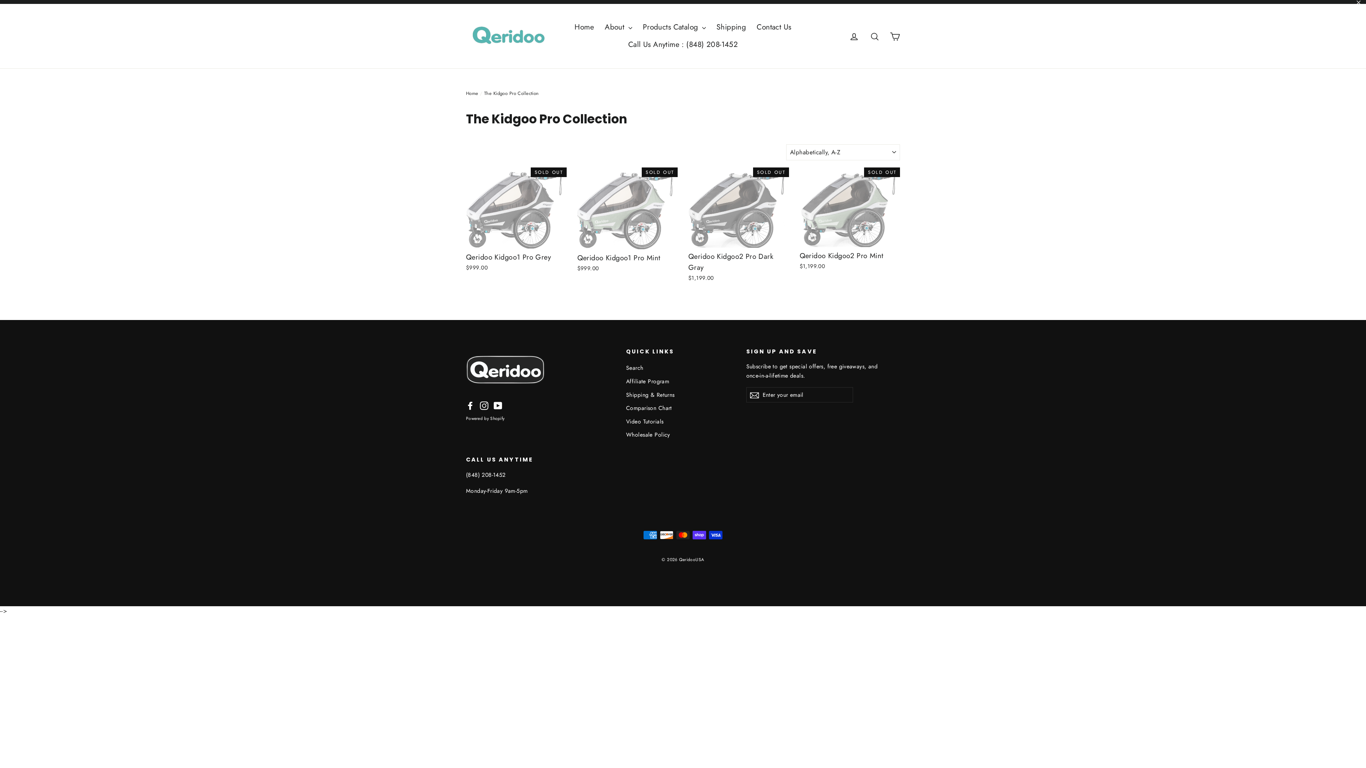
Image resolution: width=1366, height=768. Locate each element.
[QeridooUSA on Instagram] (484, 405)
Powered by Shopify (485, 418)
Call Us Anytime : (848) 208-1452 (683, 44)
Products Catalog (671, 27)
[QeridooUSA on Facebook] (470, 405)
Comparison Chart (649, 408)
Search (635, 368)
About (616, 27)
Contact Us (774, 27)
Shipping (731, 27)
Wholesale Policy (648, 435)
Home (584, 27)
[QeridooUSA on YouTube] (498, 405)
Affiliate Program (647, 381)
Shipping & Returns (650, 395)
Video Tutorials (644, 421)
